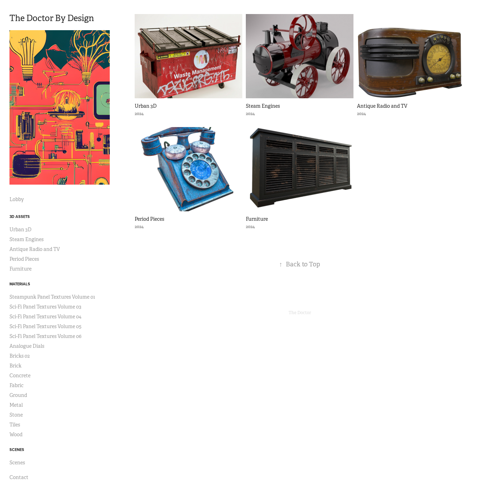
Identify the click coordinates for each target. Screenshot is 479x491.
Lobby (16, 199)
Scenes (16, 449)
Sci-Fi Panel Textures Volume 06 (45, 336)
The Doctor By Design (51, 18)
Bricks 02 (19, 356)
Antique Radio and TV (34, 249)
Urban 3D (20, 229)
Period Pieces (24, 259)
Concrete (20, 375)
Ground (18, 395)
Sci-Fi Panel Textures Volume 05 (45, 326)
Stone (16, 415)
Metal (16, 405)
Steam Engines (26, 239)
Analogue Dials (26, 346)
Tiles (14, 425)
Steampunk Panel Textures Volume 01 (52, 297)
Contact (18, 477)
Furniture (20, 269)
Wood (15, 434)
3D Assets (19, 216)
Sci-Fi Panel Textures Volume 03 (45, 307)
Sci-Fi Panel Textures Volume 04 (45, 316)
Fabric (16, 385)
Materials (19, 284)
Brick (15, 366)
